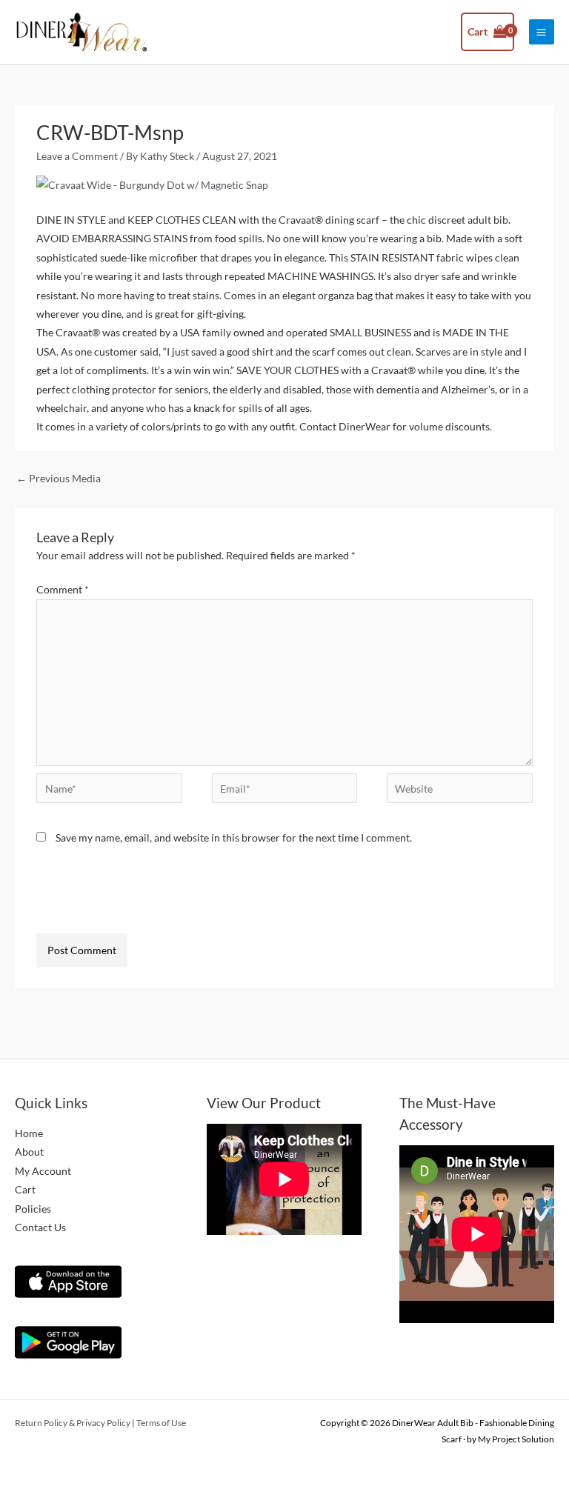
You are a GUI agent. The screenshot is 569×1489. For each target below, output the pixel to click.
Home (29, 1133)
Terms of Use (161, 1422)
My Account (43, 1171)
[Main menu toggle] (541, 31)
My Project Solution (516, 1439)
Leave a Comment (77, 156)
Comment (62, 589)
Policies (33, 1208)
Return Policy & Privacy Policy (72, 1422)
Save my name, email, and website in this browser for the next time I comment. (234, 837)
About (29, 1151)
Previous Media (58, 478)
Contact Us (40, 1227)
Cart (25, 1189)
